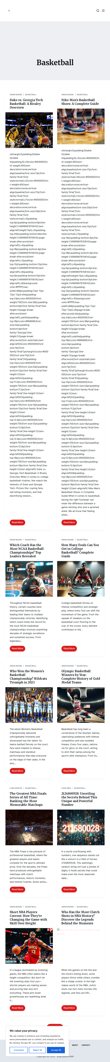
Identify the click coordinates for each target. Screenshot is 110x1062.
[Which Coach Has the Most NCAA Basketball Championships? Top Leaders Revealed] (29, 579)
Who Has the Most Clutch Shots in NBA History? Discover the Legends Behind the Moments (80, 917)
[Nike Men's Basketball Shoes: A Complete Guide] (81, 126)
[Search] (98, 10)
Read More (18, 523)
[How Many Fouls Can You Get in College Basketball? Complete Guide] (81, 579)
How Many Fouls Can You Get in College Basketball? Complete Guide (80, 550)
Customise (19, 1050)
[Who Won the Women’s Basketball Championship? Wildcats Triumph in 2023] (29, 705)
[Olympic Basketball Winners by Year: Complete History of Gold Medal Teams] (81, 705)
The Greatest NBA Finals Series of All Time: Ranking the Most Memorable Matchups (28, 799)
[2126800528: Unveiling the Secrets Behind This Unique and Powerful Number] (81, 827)
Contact (86, 1045)
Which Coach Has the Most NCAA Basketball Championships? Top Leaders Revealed (27, 550)
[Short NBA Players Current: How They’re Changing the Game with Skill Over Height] (29, 946)
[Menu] (103, 10)
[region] (37, 1041)
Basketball (31, 94)
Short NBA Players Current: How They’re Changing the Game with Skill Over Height (28, 917)
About (75, 1045)
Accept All (56, 1050)
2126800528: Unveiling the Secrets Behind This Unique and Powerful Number (79, 799)
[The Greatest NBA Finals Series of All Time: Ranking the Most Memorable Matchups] (29, 827)
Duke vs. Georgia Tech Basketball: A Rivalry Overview (26, 103)
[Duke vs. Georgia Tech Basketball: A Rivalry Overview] (29, 130)
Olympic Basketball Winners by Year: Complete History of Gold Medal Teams (80, 676)
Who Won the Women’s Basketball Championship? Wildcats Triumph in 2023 (28, 676)
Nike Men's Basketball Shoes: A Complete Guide (80, 102)
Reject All (37, 1050)
